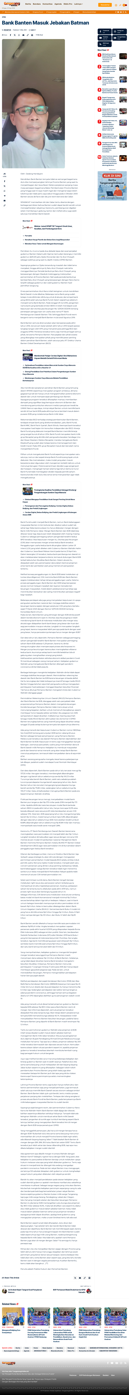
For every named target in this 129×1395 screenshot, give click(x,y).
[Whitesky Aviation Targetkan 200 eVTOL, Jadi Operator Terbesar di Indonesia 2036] (123, 79)
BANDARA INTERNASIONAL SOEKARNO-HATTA (106, 1348)
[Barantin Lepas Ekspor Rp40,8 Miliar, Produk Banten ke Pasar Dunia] (123, 91)
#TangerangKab (51, 12)
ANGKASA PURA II (40, 1351)
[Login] (116, 5)
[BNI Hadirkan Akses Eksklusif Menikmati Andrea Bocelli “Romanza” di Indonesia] (123, 56)
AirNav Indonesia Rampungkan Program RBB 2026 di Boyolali (110, 136)
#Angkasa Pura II (38, 12)
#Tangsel (76, 12)
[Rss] (125, 12)
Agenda (26, 1351)
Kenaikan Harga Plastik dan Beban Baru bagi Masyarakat (47, 240)
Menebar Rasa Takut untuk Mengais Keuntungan (44, 244)
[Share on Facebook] (10, 35)
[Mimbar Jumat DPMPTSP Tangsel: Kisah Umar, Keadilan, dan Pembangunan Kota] (28, 227)
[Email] (23, 35)
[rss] (105, 44)
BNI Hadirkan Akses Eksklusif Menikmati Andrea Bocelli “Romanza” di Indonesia (109, 57)
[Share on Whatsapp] (19, 35)
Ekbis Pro (71, 1351)
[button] (120, 5)
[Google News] (121, 12)
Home (36, 1348)
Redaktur (7, 30)
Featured (82, 1348)
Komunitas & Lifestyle (87, 1351)
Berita (18, 1348)
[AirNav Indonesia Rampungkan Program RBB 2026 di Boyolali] (123, 136)
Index (29, 1327)
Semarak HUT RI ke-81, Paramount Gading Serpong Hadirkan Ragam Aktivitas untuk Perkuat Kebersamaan (110, 112)
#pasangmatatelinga (11, 1351)
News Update (47, 1348)
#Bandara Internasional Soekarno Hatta (17, 12)
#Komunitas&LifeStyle (89, 12)
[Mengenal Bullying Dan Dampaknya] (13, 1316)
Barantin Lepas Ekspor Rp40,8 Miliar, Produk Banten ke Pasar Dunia (110, 90)
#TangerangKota (65, 12)
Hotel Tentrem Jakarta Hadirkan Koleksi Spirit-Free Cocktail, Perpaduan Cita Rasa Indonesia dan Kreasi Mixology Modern (110, 160)
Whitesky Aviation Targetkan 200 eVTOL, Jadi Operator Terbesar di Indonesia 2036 (109, 81)
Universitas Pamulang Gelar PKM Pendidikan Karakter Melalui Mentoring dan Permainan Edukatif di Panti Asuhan (115, 1334)
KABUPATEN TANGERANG (108, 1351)
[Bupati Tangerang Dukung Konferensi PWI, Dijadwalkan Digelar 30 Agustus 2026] (123, 100)
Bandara (60, 1348)
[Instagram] (123, 12)
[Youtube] (105, 38)
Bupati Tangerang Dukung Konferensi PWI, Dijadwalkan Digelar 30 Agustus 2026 (109, 101)
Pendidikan (10, 1327)
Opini (4, 17)
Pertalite (28, 236)
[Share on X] (15, 35)
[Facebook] (116, 12)
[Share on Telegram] (4, 195)
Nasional (71, 1348)
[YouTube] (118, 12)
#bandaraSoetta (57, 1351)
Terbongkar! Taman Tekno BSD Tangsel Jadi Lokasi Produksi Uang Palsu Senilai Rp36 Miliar (109, 69)
